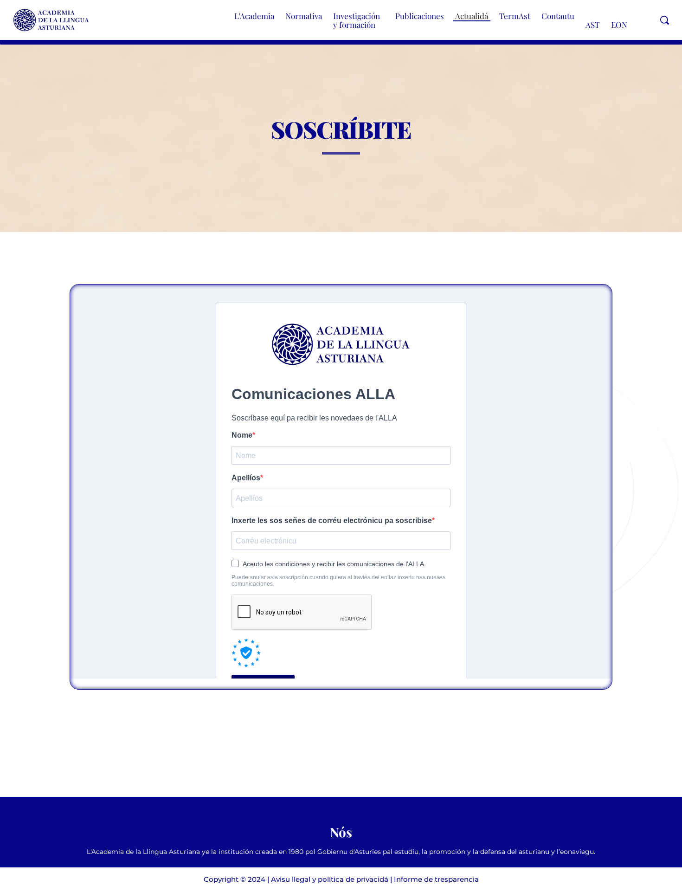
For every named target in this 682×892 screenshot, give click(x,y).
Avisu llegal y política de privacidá (329, 879)
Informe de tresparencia (436, 879)
